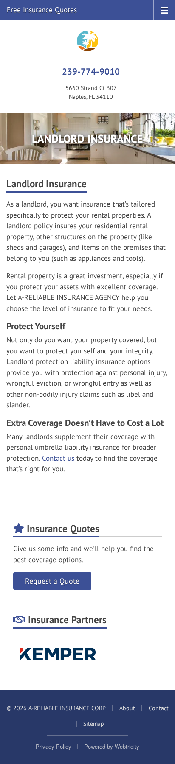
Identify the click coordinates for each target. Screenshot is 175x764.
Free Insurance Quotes (42, 9)
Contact (159, 708)
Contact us (58, 458)
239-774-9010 (91, 71)
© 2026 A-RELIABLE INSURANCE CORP (56, 708)
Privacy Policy (53, 746)
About (127, 708)
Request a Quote (52, 581)
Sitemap (93, 724)
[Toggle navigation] (164, 10)
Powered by (111, 746)
